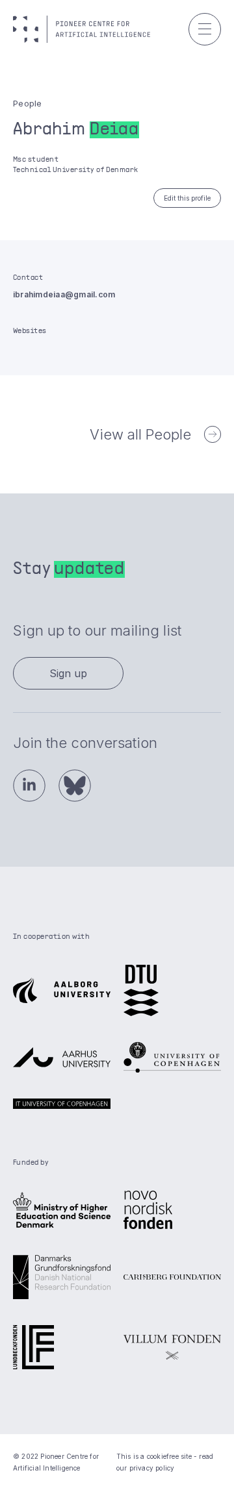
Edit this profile (187, 198)
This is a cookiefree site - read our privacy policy (164, 1462)
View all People (140, 434)
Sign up (68, 673)
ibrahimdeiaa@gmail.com (64, 294)
